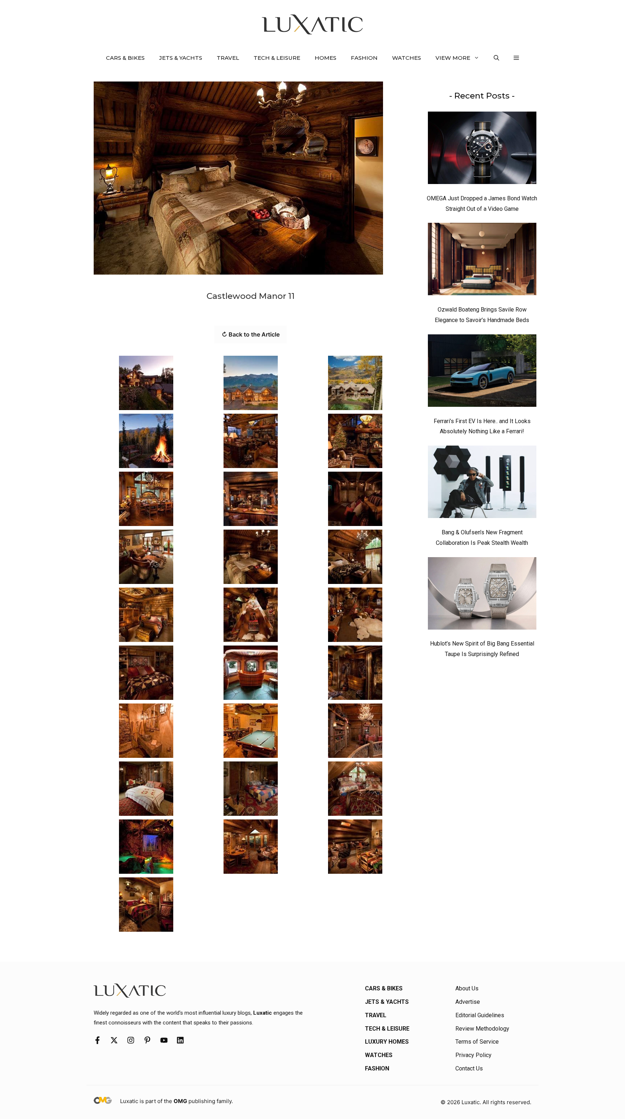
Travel (228, 57)
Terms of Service (477, 1041)
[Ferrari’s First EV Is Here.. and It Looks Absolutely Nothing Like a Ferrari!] (482, 372)
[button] (496, 58)
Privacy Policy (473, 1055)
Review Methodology (482, 1028)
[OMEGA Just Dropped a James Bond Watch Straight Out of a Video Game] (482, 150)
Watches (406, 57)
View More (452, 57)
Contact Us (469, 1068)
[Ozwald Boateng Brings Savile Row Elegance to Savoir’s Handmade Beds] (482, 261)
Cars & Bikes (125, 57)
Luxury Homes (387, 1041)
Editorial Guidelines (479, 1015)
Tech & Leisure (277, 57)
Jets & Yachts (180, 57)
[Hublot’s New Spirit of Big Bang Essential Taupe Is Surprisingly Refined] (482, 595)
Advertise (467, 1001)
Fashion (364, 57)
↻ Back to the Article (251, 334)
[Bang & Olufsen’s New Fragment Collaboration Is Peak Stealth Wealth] (482, 484)
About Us (467, 988)
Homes (325, 57)
